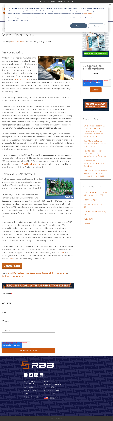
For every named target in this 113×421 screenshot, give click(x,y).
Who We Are (30, 387)
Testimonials (30, 390)
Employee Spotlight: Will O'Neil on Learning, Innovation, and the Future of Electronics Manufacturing (95, 131)
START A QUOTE (65, 2)
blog (62, 253)
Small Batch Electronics (18, 273)
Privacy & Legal (31, 397)
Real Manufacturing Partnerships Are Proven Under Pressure (95, 143)
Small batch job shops (31, 164)
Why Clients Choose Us (29, 382)
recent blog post (21, 79)
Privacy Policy (87, 13)
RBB (11, 259)
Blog (26, 394)
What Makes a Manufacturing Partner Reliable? (94, 163)
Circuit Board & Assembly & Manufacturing (48, 273)
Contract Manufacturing (12, 276)
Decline (96, 26)
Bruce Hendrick (18, 42)
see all (87, 224)
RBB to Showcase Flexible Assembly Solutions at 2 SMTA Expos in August (95, 173)
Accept (78, 26)
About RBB (90, 200)
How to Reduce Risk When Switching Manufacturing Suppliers (95, 153)
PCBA (88, 219)
